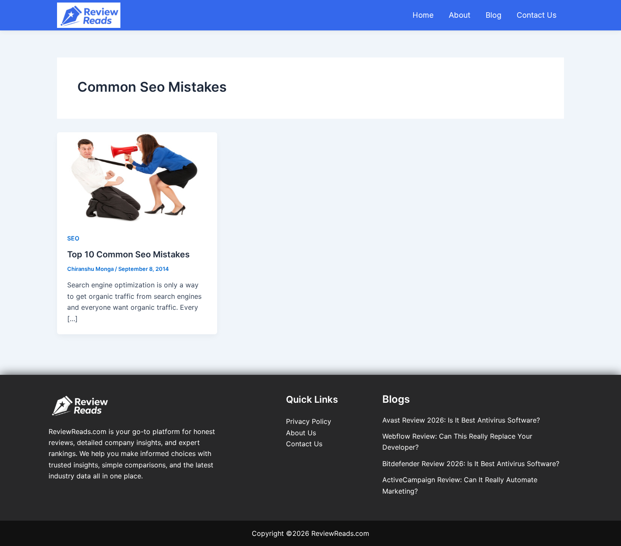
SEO (73, 238)
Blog (493, 15)
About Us (301, 433)
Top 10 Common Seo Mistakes (128, 254)
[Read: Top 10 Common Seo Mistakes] (137, 176)
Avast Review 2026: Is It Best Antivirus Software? (461, 420)
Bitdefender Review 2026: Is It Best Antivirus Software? (470, 463)
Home (422, 15)
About (459, 15)
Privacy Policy (308, 421)
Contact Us (536, 15)
